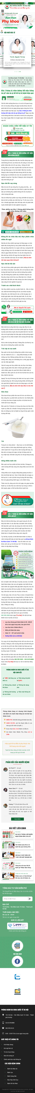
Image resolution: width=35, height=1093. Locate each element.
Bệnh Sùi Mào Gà (12, 1069)
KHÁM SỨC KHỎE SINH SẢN (21, 873)
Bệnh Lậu (10, 1072)
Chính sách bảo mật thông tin (17, 931)
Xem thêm (17, 819)
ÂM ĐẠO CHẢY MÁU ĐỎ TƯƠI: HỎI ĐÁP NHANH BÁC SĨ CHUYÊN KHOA (24, 857)
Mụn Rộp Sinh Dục (12, 1080)
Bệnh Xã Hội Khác (12, 1083)
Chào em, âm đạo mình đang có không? (17, 1075)
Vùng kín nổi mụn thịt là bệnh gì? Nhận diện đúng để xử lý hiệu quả (24, 867)
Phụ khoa (17, 832)
